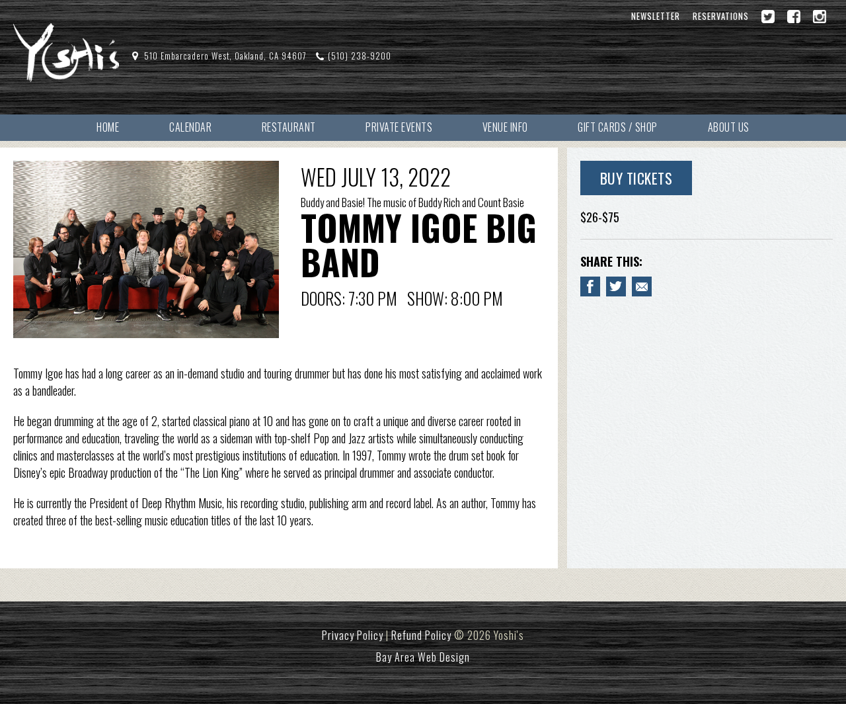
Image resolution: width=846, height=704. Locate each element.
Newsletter (655, 16)
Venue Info (505, 127)
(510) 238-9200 (359, 56)
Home (107, 127)
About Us (729, 127)
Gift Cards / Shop (618, 127)
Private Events (398, 127)
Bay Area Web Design (423, 657)
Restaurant (289, 127)
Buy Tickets (636, 178)
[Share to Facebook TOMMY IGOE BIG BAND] (590, 286)
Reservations (721, 16)
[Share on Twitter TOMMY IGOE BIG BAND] (616, 286)
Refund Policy (421, 635)
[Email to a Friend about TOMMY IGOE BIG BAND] (642, 286)
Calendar (190, 127)
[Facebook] (793, 16)
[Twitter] (768, 16)
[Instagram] (819, 16)
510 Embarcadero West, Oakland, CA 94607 (225, 56)
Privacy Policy (352, 635)
